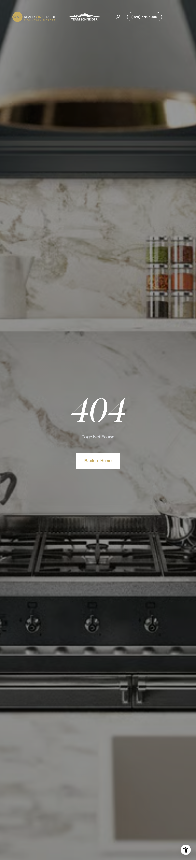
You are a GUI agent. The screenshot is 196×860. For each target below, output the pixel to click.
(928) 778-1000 (144, 17)
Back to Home (98, 460)
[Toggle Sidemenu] (179, 16)
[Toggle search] (118, 17)
